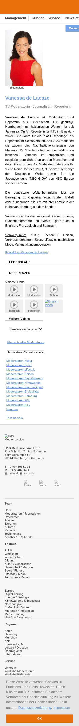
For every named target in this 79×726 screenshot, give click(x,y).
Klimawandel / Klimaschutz (22, 600)
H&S (8, 510)
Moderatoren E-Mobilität (22, 391)
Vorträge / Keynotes (18, 617)
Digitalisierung (14, 594)
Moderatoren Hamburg (21, 396)
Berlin (8, 630)
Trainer (9, 520)
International (13, 654)
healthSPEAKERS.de (18, 537)
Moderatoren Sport (19, 365)
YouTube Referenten (18, 674)
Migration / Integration (19, 610)
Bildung (10, 560)
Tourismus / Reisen (17, 577)
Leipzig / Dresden (16, 647)
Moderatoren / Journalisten (23, 513)
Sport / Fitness (14, 570)
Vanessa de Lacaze (34, 252)
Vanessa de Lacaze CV (25, 329)
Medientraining (14, 614)
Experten (11, 523)
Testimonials (14, 418)
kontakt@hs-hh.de (22, 473)
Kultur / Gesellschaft (18, 563)
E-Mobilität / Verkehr (18, 607)
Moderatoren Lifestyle (20, 369)
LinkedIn (10, 667)
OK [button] (39, 718)
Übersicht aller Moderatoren (25, 342)
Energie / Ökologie (17, 597)
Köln (8, 640)
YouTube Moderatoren (20, 671)
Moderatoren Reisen (20, 374)
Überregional (13, 651)
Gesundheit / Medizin (19, 567)
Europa (9, 590)
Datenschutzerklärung (34, 707)
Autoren (10, 527)
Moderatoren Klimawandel (23, 382)
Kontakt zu (13, 252)
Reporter (12, 409)
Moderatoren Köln (18, 400)
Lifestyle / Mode (15, 573)
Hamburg (11, 634)
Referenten (12, 517)
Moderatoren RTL (18, 404)
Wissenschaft (13, 557)
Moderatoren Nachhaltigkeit (24, 387)
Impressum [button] (62, 707)
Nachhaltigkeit (14, 604)
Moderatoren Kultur (19, 360)
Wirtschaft (11, 553)
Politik (8, 550)
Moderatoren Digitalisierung (24, 378)
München (11, 637)
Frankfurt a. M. (14, 644)
